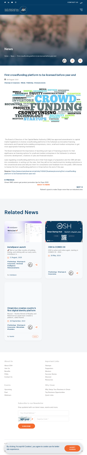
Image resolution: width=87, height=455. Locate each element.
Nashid (12, 336)
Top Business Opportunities (55, 392)
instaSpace (13, 275)
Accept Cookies (72, 448)
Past (6, 392)
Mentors (48, 371)
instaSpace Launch (16, 247)
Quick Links (49, 395)
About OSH (8, 365)
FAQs (6, 374)
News (12, 56)
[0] (64, 61)
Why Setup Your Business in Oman (57, 389)
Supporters (49, 368)
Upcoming (8, 389)
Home (6, 56)
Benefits (7, 371)
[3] (30, 264)
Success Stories (51, 374)
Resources (49, 380)
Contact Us (8, 377)
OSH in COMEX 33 (56, 247)
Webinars (7, 395)
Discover (48, 377)
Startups (48, 365)
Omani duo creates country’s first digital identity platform (21, 309)
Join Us (7, 368)
